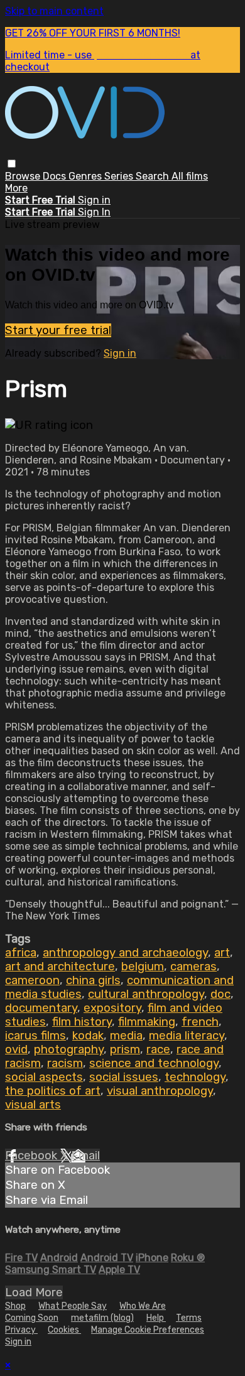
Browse (24, 176)
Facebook (32, 1155)
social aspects (44, 1077)
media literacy (186, 1036)
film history (82, 1022)
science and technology (154, 1063)
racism (65, 1063)
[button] (12, 164)
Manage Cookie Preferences (147, 1330)
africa (20, 953)
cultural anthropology (146, 994)
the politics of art (53, 1091)
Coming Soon (31, 1318)
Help (156, 1318)
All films (190, 176)
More (16, 188)
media (126, 1036)
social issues (123, 1077)
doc (220, 994)
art (222, 953)
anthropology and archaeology (125, 953)
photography (69, 1049)
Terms (189, 1318)
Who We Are (142, 1306)
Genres (86, 176)
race (158, 1049)
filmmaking (146, 1022)
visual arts (33, 1105)
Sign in (94, 200)
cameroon (32, 980)
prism (125, 1049)
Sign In (94, 212)
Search (154, 176)
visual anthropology (160, 1091)
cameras (193, 966)
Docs (55, 176)
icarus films (35, 1036)
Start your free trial (58, 330)
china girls (93, 980)
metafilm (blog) (102, 1318)
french (200, 1022)
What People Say (72, 1306)
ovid (16, 1049)
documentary (41, 1008)
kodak (88, 1036)
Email (85, 1155)
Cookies (64, 1330)
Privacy (21, 1330)
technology (195, 1077)
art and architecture (60, 966)
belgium (142, 966)
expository (112, 1008)
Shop (15, 1306)
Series (120, 176)
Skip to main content (54, 11)
